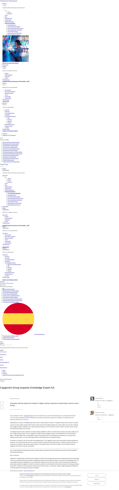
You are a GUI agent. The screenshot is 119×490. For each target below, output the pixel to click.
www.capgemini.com (29, 471)
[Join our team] (60, 99)
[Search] (0, 166)
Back (4, 170)
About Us (7, 249)
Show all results (3, 367)
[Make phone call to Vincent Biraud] (96, 417)
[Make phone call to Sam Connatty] (96, 403)
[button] (6, 83)
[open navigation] (2, 166)
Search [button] (1, 138)
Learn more (5, 175)
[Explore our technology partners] (60, 129)
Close (7, 139)
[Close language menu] (6, 285)
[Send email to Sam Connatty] (96, 405)
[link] (8, 0)
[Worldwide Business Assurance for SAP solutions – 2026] (60, 80)
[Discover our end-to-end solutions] (60, 48)
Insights (7, 209)
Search (1, 350)
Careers (7, 228)
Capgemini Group (28, 415)
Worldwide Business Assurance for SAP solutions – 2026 (15, 81)
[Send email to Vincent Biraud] (96, 419)
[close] (1, 166)
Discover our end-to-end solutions (10, 63)
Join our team (5, 101)
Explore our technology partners (10, 130)
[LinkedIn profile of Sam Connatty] (96, 407)
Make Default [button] (16, 142)
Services (7, 170)
